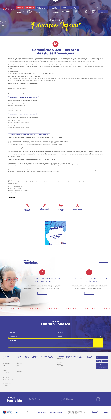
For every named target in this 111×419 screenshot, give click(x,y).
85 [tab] (73, 308)
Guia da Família (86, 11)
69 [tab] (39, 308)
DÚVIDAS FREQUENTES (60, 365)
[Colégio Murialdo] (9, 9)
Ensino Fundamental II (19, 366)
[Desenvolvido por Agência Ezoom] (105, 412)
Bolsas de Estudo (94, 11)
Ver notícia (42, 293)
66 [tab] (32, 308)
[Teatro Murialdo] (35, 399)
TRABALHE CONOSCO (59, 361)
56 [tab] (11, 308)
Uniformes (5, 387)
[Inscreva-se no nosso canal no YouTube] (97, 412)
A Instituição (5, 358)
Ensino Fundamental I (19, 363)
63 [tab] (26, 308)
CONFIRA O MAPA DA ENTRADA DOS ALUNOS (23, 97)
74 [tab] (49, 308)
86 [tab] (75, 308)
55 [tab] (9, 308)
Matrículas (20, 7)
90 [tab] (83, 308)
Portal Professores (41, 8)
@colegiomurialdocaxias (22, 190)
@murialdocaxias (19, 192)
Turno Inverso (19, 371)
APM (4, 365)
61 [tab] (22, 308)
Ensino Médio (19, 369)
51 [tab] (1, 308)
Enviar (98, 343)
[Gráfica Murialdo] (67, 399)
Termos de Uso (6, 377)
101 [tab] (106, 308)
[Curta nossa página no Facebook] (93, 412)
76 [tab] (54, 308)
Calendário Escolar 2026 (77, 11)
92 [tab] (87, 308)
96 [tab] (96, 308)
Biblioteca (5, 370)
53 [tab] (5, 308)
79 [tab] (60, 308)
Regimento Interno (7, 363)
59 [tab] (18, 308)
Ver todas (103, 261)
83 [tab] (68, 308)
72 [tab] (45, 308)
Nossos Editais (6, 372)
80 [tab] (62, 308)
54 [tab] (7, 308)
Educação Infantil (20, 359)
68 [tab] (37, 308)
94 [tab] (92, 308)
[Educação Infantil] (55, 233)
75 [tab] (51, 308)
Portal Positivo (73, 8)
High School (38, 12)
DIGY (65, 7)
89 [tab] (81, 308)
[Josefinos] (98, 399)
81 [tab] (64, 308)
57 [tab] (13, 308)
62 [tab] (24, 308)
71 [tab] (43, 308)
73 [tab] (47, 308)
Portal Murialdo (54, 8)
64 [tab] (28, 308)
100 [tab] (104, 308)
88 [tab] (79, 308)
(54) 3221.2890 (42, 412)
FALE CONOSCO (60, 358)
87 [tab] (77, 308)
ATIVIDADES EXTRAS (47, 12)
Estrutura (5, 361)
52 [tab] (3, 308)
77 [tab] (56, 308)
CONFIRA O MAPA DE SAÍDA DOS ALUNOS (22, 114)
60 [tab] (20, 308)
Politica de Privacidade (8, 375)
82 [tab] (66, 308)
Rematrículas (30, 7)
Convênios (5, 385)
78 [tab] (58, 308)
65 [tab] (30, 308)
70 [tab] (41, 308)
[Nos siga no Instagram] (95, 412)
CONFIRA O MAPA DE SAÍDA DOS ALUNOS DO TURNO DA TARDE (29, 134)
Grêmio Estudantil (7, 368)
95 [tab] (94, 308)
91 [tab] (85, 308)
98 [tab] (100, 308)
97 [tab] (98, 308)
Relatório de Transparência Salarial (9, 380)
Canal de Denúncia (7, 383)
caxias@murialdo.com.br (57, 412)
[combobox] (79, 336)
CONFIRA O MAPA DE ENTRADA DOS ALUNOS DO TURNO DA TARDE (30, 131)
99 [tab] (102, 308)
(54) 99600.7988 (17, 188)
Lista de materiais (56, 12)
